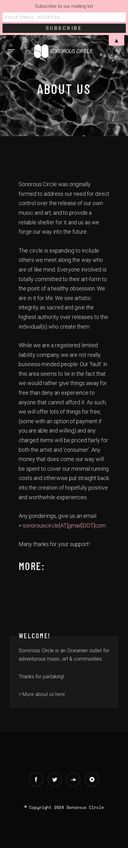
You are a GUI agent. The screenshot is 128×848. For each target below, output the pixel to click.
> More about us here (42, 694)
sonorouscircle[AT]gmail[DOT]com (64, 525)
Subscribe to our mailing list (64, 6)
